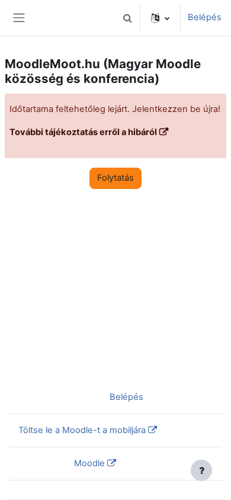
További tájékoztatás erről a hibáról (83, 132)
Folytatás (115, 177)
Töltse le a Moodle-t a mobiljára (82, 430)
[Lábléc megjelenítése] (201, 470)
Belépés (205, 17)
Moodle (89, 463)
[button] (127, 18)
